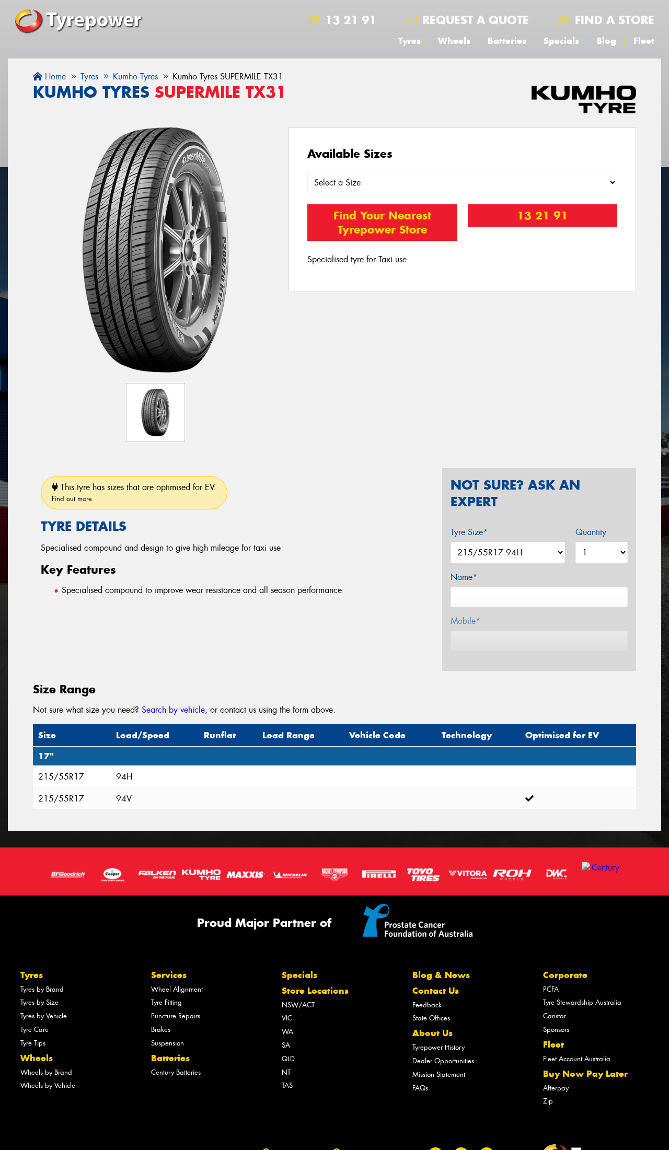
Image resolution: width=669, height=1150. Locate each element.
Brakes (160, 1029)
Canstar (554, 1016)
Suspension (167, 1043)
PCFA (551, 989)
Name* (464, 577)
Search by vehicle (173, 709)
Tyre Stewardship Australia (582, 1002)
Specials (561, 41)
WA (287, 1031)
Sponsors (556, 1029)
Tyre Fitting (166, 1002)
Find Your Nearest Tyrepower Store (382, 222)
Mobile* (465, 620)
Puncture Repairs (175, 1016)
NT (286, 1072)
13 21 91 (350, 20)
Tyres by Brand (42, 989)
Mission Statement (438, 1074)
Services (169, 975)
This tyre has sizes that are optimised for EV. (134, 492)
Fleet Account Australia (576, 1058)
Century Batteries (176, 1072)
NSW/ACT (298, 1005)
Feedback (427, 1005)
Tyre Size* (469, 532)
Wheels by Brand (46, 1072)
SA (286, 1045)
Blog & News (441, 975)
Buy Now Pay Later (585, 1073)
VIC (287, 1018)
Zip (548, 1101)
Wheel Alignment (177, 989)
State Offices (431, 1018)
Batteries (507, 41)
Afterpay (556, 1088)
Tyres (409, 41)
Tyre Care (34, 1029)
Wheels (454, 41)
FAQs (420, 1088)
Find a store (614, 20)
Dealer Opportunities (443, 1060)
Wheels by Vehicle (47, 1085)
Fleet (643, 41)
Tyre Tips (32, 1043)
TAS (287, 1085)
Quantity (590, 532)
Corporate (565, 975)
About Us (432, 1033)
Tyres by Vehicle (43, 1016)
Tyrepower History (438, 1047)
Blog (606, 41)
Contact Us (435, 990)
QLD (288, 1058)
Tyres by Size (39, 1002)
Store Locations (315, 990)
